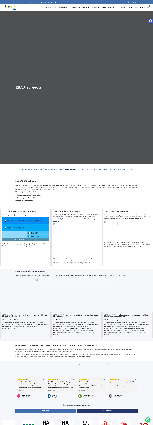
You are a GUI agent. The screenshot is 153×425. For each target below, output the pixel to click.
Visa (129, 7)
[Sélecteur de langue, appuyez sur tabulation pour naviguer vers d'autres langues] (132, 2)
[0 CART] (148, 7)
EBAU (92, 187)
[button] (150, 21)
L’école (46, 7)
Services (121, 7)
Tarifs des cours (139, 7)
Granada (94, 7)
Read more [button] (21, 390)
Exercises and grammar (79, 7)
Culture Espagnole (107, 7)
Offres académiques (60, 7)
